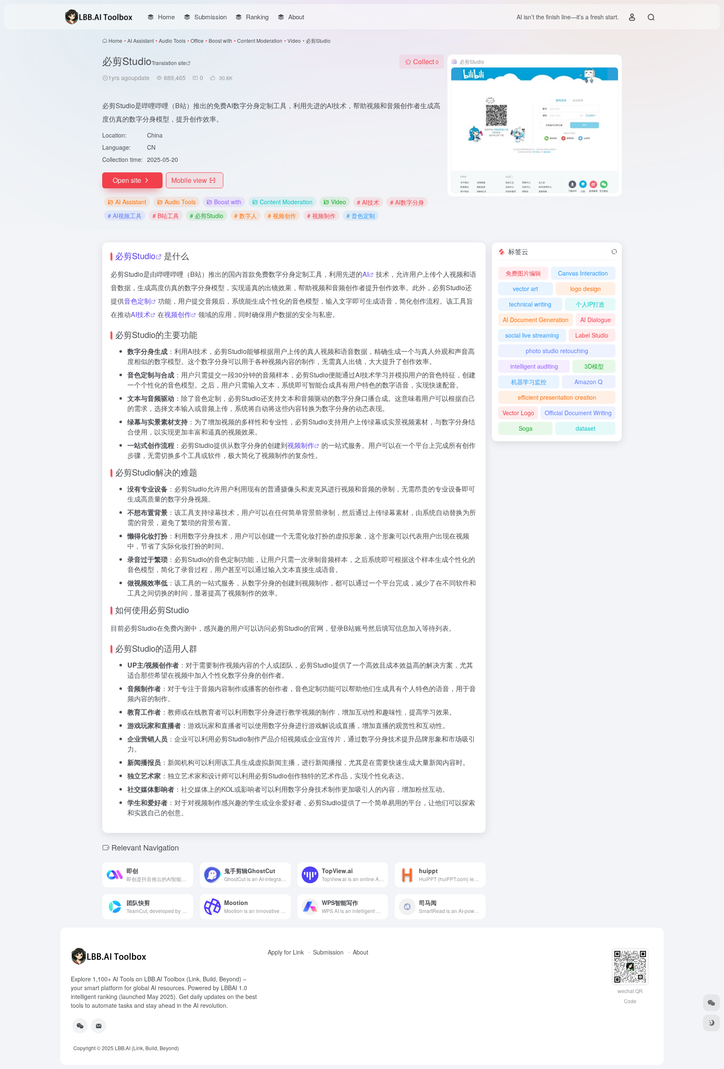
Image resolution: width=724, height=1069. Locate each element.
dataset (585, 428)
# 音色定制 (360, 215)
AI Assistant (140, 40)
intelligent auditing (534, 366)
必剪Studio (135, 256)
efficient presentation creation (557, 397)
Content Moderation (259, 40)
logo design (585, 288)
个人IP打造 (590, 304)
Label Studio (591, 335)
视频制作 (300, 445)
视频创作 (177, 314)
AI (365, 274)
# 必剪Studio (206, 215)
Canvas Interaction (583, 273)
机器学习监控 (528, 381)
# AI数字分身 (407, 202)
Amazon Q (588, 381)
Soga (526, 428)
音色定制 (137, 301)
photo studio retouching (557, 350)
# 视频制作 (321, 215)
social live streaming (532, 335)
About (360, 952)
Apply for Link (286, 952)
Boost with (220, 40)
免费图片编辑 (523, 273)
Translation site (169, 62)
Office (197, 40)
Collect (426, 61)
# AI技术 (368, 202)
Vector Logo (518, 412)
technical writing (530, 304)
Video (294, 40)
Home (115, 40)
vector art (525, 288)
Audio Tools (172, 40)
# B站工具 (166, 215)
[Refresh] (614, 252)
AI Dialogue (595, 319)
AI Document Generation (536, 319)
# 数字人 (245, 215)
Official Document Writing (578, 412)
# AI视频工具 (125, 215)
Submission (328, 952)
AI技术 (140, 314)
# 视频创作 (282, 215)
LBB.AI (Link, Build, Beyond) (147, 1047)
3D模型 (594, 366)
